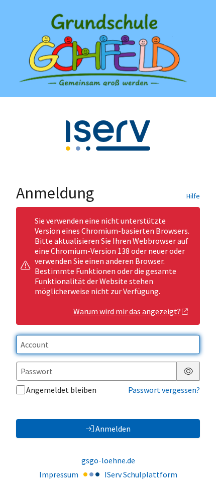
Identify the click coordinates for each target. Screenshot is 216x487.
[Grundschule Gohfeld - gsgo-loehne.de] (108, 49)
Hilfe (193, 195)
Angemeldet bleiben (61, 390)
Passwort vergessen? (164, 390)
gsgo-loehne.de (108, 460)
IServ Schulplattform (140, 474)
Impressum (58, 474)
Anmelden (113, 429)
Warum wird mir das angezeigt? (127, 311)
